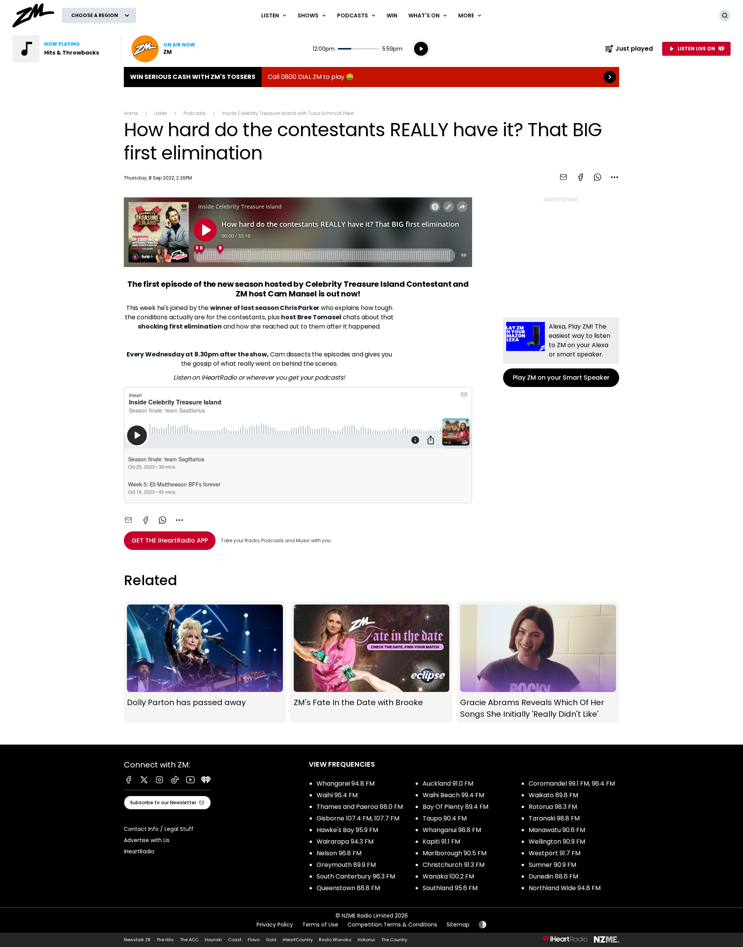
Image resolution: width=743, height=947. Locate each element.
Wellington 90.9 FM (557, 841)
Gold (271, 940)
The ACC (189, 940)
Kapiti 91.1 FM (441, 841)
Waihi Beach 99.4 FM (453, 795)
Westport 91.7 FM (554, 853)
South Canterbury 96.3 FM (356, 876)
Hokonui (366, 940)
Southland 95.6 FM (450, 888)
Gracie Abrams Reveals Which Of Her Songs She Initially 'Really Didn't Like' (538, 662)
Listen (160, 113)
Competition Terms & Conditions (392, 924)
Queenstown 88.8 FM (348, 888)
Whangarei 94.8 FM (346, 783)
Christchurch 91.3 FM (453, 864)
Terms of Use (320, 924)
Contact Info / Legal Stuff (158, 829)
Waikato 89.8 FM (553, 795)
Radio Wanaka (335, 940)
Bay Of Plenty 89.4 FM (455, 806)
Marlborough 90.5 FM (454, 853)
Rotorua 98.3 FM (553, 806)
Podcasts (194, 113)
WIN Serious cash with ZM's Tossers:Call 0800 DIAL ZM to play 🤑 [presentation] (371, 77)
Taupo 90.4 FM (445, 818)
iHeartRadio (139, 851)
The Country (394, 940)
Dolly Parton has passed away (205, 662)
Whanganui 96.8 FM (452, 829)
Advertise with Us (146, 840)
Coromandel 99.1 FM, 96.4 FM (572, 783)
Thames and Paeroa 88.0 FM (360, 806)
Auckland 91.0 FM (448, 783)
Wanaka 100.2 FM (448, 876)
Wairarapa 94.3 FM (345, 841)
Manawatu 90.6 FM (557, 829)
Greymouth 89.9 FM (346, 864)
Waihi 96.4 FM (337, 795)
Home (131, 113)
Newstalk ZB (137, 940)
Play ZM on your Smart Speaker (561, 352)
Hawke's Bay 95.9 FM (347, 829)
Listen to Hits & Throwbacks (61, 48)
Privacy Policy (275, 924)
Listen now (163, 48)
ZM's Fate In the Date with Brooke (372, 662)
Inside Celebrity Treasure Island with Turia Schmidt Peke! (288, 113)
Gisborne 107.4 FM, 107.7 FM (358, 818)
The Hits (165, 940)
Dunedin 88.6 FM (553, 876)
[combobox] (614, 177)
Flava (254, 940)
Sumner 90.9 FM (552, 864)
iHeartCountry (297, 940)
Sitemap (458, 924)
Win (392, 15)
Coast (234, 940)
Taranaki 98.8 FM (554, 818)
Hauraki (213, 940)
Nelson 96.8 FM (339, 853)
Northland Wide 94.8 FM (565, 888)
